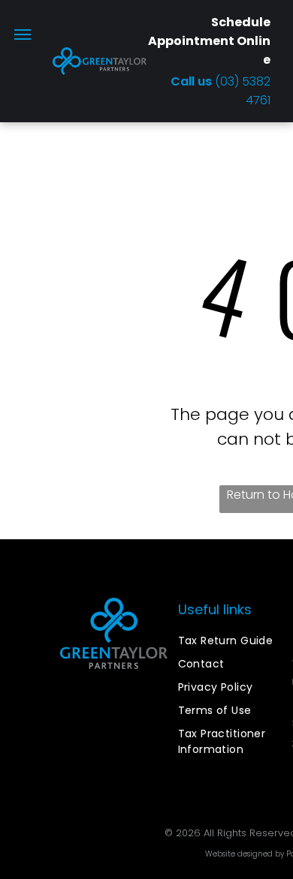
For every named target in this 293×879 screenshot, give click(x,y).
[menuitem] (232, 640)
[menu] (23, 35)
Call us (193, 81)
